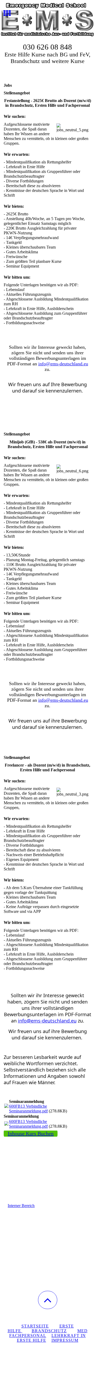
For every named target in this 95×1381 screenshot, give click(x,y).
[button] (47, 1300)
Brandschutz (49, 1331)
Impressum (64, 1340)
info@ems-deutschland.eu (63, 363)
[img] (47, 20)
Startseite (35, 1326)
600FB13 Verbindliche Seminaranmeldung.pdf (28, 1108)
